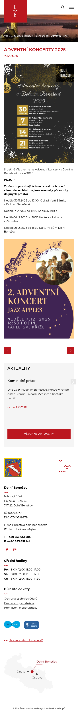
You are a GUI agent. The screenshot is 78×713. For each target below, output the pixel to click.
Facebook (7, 550)
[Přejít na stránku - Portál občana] (31, 625)
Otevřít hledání (62, 7)
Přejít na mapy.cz (39, 672)
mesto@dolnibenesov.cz (30, 525)
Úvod (6, 36)
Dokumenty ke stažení (19, 603)
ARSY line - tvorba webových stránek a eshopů (39, 709)
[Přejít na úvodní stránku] (15, 11)
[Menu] (71, 7)
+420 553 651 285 (19, 537)
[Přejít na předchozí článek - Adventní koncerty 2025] (7, 350)
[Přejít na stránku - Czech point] (12, 625)
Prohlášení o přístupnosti (21, 608)
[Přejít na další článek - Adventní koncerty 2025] (70, 350)
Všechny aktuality (39, 434)
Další (73, 381)
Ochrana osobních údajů (20, 599)
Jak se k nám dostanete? (26, 640)
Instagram (15, 550)
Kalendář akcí (41, 36)
